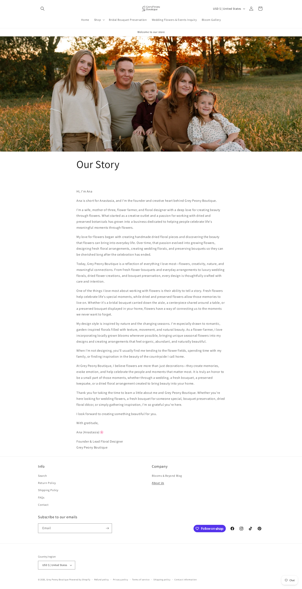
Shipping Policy (48, 490)
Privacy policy (120, 579)
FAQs (41, 497)
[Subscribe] (107, 528)
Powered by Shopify (79, 579)
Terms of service (140, 579)
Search (42, 476)
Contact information (185, 579)
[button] (42, 8)
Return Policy (47, 483)
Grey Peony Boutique (57, 579)
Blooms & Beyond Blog (167, 476)
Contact (43, 505)
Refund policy (101, 579)
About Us (158, 483)
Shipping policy (162, 579)
